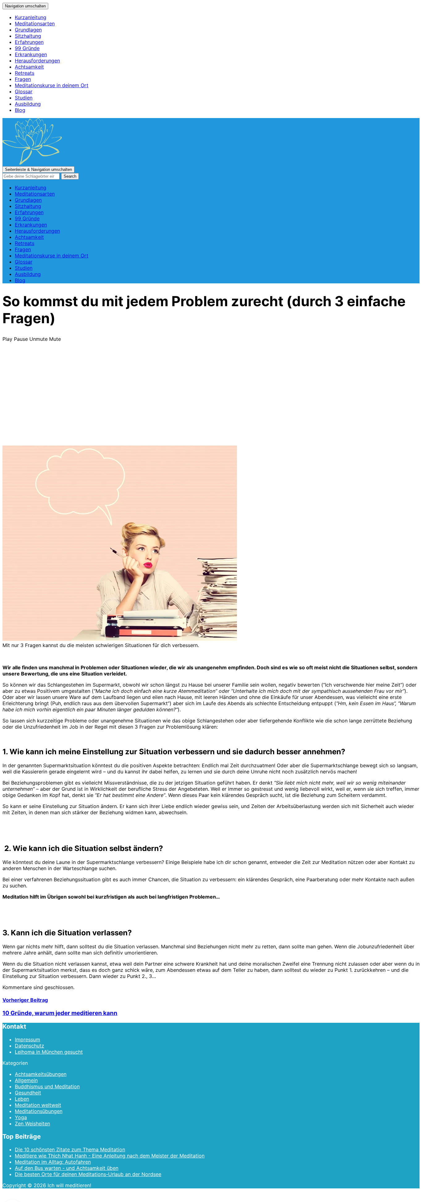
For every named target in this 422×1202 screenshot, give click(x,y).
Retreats (24, 73)
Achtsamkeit (29, 67)
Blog (20, 110)
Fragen (23, 79)
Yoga (21, 1117)
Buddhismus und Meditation (47, 1086)
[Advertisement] (211, 399)
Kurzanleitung (30, 17)
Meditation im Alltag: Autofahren (53, 1162)
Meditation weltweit (38, 1105)
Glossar (23, 91)
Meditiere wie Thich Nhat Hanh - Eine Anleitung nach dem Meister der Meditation (110, 1156)
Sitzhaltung (28, 36)
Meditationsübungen (38, 1111)
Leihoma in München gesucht (49, 1052)
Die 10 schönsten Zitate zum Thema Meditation (70, 1149)
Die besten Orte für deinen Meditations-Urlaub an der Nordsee (88, 1174)
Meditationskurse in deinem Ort (51, 85)
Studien (23, 98)
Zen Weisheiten (32, 1123)
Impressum (27, 1039)
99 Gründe (27, 48)
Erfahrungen (29, 42)
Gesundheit (28, 1093)
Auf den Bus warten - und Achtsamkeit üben (66, 1168)
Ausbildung (28, 104)
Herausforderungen (37, 60)
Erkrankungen (31, 54)
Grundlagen (28, 30)
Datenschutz (29, 1046)
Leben (22, 1099)
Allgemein (26, 1080)
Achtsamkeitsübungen (40, 1074)
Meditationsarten (35, 23)
